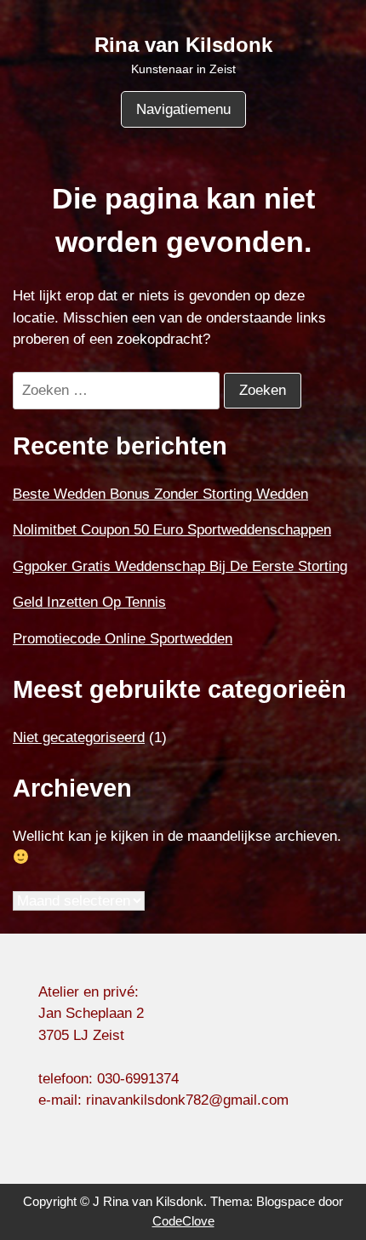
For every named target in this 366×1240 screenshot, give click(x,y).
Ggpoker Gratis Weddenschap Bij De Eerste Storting (180, 566)
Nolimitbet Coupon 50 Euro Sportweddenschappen (172, 530)
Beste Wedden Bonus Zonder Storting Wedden (160, 494)
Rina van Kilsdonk (183, 44)
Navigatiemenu (183, 109)
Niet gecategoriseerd (79, 737)
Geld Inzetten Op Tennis (89, 602)
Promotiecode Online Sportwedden (122, 639)
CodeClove (183, 1221)
